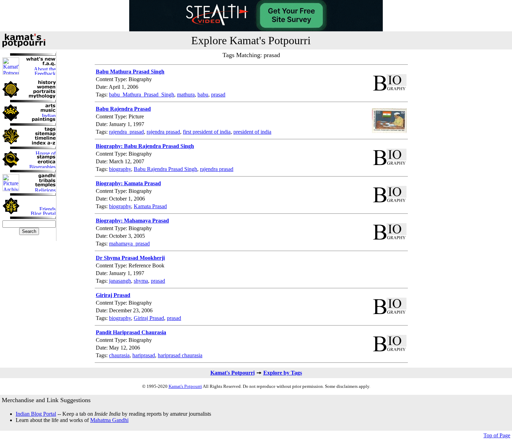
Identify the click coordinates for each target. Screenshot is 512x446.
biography (120, 169)
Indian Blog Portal (36, 414)
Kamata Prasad (150, 206)
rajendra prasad (163, 132)
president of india (252, 132)
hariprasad (143, 355)
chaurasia (119, 355)
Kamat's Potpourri (232, 373)
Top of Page (496, 435)
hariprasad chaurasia (180, 355)
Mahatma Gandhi (109, 420)
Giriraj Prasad (149, 318)
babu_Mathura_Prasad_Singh (141, 94)
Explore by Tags (282, 373)
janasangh (120, 281)
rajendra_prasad (126, 132)
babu (202, 94)
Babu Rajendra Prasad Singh (165, 169)
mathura (186, 94)
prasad (218, 94)
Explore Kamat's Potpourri (251, 40)
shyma (141, 281)
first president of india (207, 132)
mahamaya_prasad (129, 244)
